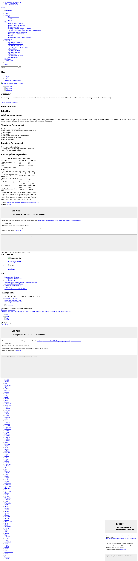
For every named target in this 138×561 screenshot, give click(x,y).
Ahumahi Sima (12, 49)
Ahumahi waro (12, 54)
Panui (6, 64)
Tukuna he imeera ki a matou (9, 102)
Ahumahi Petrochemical (15, 42)
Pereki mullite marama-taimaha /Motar (19, 37)
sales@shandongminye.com (13, 2)
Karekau (10, 35)
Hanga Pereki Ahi (47, 311)
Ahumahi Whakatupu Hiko (16, 45)
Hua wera (4, 310)
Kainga (7, 13)
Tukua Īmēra (4, 324)
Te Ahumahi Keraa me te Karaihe (18, 47)
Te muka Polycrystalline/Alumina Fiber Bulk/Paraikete (24, 30)
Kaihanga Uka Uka (15, 262)
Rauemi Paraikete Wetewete (33, 311)
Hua (6, 22)
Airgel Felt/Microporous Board (17, 32)
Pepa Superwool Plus (17, 311)
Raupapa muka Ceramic (15, 23)
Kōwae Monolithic (13, 27)
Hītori (10, 20)
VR (6, 62)
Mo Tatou (7, 15)
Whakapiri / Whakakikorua (16, 34)
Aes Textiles (57, 311)
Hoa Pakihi (8, 59)
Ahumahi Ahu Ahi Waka (15, 55)
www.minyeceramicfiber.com (13, 302)
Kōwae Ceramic (5, 311)
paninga (9, 204)
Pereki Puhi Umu (66, 311)
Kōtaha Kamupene (13, 17)
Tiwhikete (11, 18)
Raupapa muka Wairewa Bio (16, 25)
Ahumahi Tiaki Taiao (14, 52)
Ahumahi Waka (13, 57)
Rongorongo (8, 39)
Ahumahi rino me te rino (15, 44)
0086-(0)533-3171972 (11, 4)
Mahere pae (11, 310)
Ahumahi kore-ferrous (14, 50)
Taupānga (7, 40)
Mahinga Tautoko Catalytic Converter (19, 28)
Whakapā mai (9, 61)
